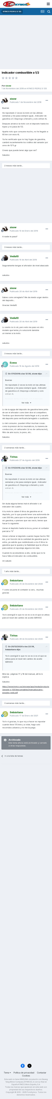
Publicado (25, 102)
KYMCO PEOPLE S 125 (37, 88)
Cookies (26, 1075)
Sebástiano (10, 649)
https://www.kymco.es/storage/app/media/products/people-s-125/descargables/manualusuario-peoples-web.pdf (25, 689)
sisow (34, 373)
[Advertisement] (26, 42)
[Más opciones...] (47, 100)
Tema (7, 1072)
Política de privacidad (24, 1072)
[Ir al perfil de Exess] (5, 364)
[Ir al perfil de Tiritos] (5, 458)
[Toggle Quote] (6, 373)
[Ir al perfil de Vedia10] (5, 258)
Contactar (41, 1072)
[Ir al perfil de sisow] (5, 100)
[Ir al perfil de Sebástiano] (5, 582)
